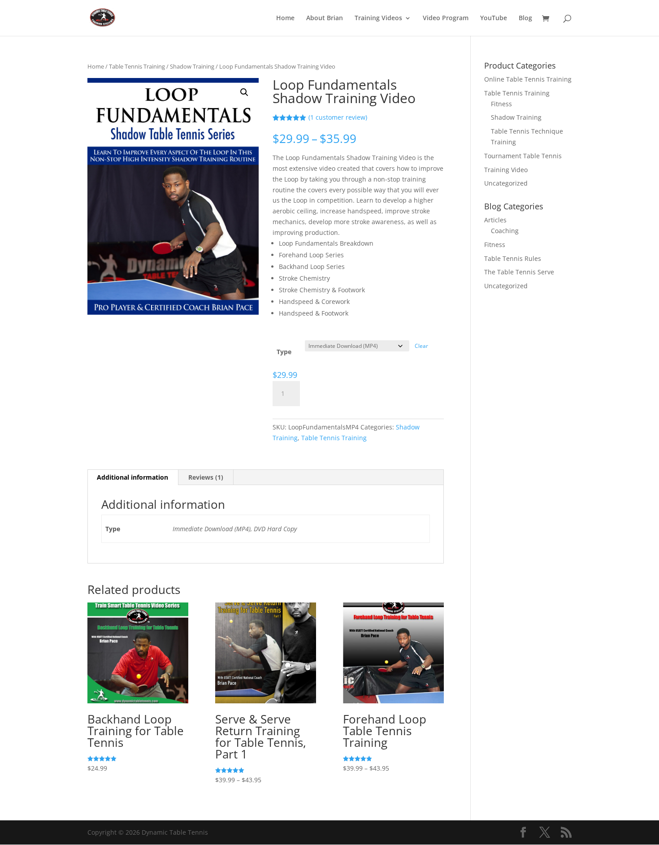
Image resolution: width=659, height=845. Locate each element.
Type (284, 351)
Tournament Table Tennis (523, 156)
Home (285, 18)
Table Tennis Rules (512, 258)
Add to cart (341, 392)
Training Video (506, 169)
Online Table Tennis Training (528, 79)
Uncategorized (506, 183)
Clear (421, 345)
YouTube (493, 18)
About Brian (324, 18)
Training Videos (378, 18)
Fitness (501, 104)
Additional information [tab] (132, 477)
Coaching (505, 230)
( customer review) (337, 117)
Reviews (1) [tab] (205, 477)
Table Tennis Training (137, 66)
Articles (495, 220)
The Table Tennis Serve (519, 272)
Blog (525, 18)
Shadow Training (192, 66)
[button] (244, 92)
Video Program (445, 18)
